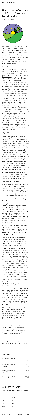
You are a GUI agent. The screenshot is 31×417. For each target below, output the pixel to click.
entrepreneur (16, 324)
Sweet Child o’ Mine (20, 276)
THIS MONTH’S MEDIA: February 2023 (9, 377)
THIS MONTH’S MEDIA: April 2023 (9, 365)
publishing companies (20, 330)
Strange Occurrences (12, 79)
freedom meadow (7, 327)
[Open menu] (28, 2)
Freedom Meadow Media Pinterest (15, 318)
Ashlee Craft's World (8, 2)
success (5, 333)
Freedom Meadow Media (15, 50)
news (12, 330)
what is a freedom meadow (15, 333)
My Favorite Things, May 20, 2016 (23, 342)
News (12, 19)
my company (6, 330)
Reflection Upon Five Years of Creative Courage (9, 342)
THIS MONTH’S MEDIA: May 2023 (9, 359)
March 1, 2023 (27, 377)
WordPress (26, 414)
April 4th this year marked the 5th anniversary (15, 76)
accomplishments (7, 324)
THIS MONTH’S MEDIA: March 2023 (9, 371)
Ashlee (8, 19)
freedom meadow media (18, 327)
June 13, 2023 (27, 359)
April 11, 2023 (27, 371)
